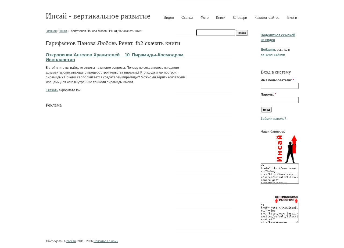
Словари (240, 18)
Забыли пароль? (273, 119)
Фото (204, 18)
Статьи (187, 18)
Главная (51, 30)
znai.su (71, 241)
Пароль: (268, 94)
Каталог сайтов (267, 18)
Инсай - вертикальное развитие (98, 16)
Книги (220, 18)
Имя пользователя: (277, 80)
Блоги (292, 18)
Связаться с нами (106, 241)
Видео (169, 18)
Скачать (52, 90)
